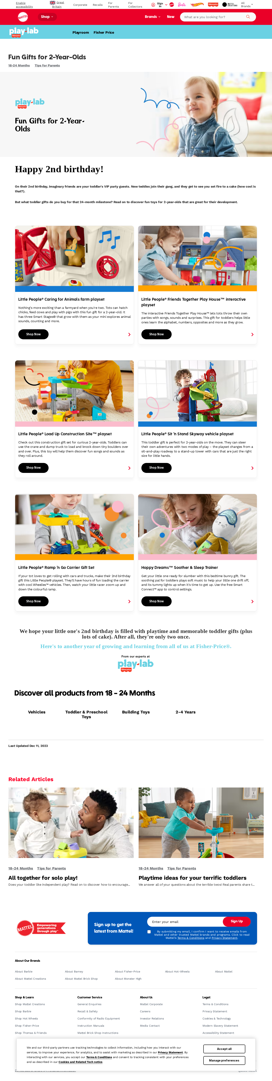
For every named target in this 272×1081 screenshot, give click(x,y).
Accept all (224, 1049)
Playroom (80, 32)
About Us (146, 997)
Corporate (80, 4)
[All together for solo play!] (71, 825)
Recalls (98, 4)
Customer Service (89, 997)
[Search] (247, 16)
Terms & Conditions (99, 1057)
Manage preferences (224, 1060)
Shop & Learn (24, 997)
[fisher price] (213, 5)
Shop (46, 17)
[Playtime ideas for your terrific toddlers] (201, 825)
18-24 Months (19, 65)
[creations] (230, 5)
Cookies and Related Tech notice (80, 1061)
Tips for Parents (47, 65)
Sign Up (237, 921)
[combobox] (218, 17)
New (170, 17)
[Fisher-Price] (25, 32)
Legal (206, 997)
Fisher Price (104, 32)
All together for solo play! (42, 878)
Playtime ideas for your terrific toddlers (193, 878)
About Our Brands (27, 961)
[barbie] (182, 5)
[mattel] (172, 5)
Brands (151, 17)
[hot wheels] (197, 5)
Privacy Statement (170, 1052)
